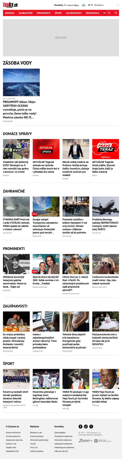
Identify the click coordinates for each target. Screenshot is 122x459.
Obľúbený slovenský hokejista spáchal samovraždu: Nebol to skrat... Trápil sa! (14, 281)
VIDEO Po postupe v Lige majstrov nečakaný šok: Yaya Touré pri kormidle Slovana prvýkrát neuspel (75, 398)
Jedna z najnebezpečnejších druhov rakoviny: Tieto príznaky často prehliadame (45, 341)
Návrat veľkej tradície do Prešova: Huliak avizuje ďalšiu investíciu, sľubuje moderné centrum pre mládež (75, 168)
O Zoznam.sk (12, 426)
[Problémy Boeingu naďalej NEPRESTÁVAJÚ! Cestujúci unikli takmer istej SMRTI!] (105, 207)
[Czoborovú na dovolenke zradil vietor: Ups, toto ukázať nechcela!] (105, 264)
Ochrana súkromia (13, 436)
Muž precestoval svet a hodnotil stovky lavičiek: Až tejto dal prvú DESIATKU (105, 339)
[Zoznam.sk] (86, 441)
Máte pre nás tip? (61, 451)
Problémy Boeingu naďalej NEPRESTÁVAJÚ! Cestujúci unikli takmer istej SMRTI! (105, 224)
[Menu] (115, 13)
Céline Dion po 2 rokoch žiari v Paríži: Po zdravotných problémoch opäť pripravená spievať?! (75, 283)
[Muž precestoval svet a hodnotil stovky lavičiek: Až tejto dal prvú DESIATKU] (105, 321)
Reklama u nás (36, 432)
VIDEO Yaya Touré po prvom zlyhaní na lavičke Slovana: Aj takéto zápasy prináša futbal (105, 396)
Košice (94, 175)
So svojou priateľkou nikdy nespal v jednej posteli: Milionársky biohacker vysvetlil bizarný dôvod (14, 341)
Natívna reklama (36, 451)
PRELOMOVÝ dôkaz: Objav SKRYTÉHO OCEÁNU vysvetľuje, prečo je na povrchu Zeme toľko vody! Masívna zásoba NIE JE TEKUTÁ (19, 109)
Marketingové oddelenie (64, 447)
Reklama (34, 426)
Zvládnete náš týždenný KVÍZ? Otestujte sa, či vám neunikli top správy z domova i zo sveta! (15, 166)
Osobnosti (6, 290)
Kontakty (59, 426)
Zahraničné (25, 12)
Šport (58, 12)
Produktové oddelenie (63, 436)
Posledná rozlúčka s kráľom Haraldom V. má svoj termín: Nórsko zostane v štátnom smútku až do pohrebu (74, 226)
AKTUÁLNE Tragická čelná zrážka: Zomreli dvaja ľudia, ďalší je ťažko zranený (103, 166)
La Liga (35, 405)
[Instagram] (86, 426)
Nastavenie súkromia (14, 440)
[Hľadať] (109, 13)
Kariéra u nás (11, 443)
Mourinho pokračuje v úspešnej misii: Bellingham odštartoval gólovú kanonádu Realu (45, 396)
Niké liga (65, 408)
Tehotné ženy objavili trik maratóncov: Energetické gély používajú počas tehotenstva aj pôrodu (74, 341)
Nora (76, 5)
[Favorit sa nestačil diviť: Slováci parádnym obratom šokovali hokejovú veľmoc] (16, 379)
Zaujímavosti (74, 12)
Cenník (33, 443)
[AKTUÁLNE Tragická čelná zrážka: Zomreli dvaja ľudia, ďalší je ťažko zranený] (105, 149)
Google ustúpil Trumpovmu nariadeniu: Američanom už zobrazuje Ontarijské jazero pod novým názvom (45, 226)
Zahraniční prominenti (70, 293)
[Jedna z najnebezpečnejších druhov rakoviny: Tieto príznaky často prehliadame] (46, 321)
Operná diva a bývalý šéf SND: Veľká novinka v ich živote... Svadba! (46, 280)
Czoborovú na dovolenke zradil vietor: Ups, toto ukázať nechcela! (105, 280)
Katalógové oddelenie (63, 443)
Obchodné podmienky (39, 440)
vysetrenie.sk (38, 351)
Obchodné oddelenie (63, 440)
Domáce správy (17, 133)
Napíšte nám (11, 447)
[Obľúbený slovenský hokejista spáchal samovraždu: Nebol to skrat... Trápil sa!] (16, 264)
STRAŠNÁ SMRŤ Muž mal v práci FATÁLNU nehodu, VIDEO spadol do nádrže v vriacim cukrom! (16, 224)
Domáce (9, 12)
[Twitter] (91, 426)
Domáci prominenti (40, 287)
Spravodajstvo (60, 432)
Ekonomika (92, 12)
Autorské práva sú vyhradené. (90, 435)
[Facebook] (80, 426)
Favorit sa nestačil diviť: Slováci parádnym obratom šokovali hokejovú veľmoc (16, 396)
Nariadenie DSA (12, 451)
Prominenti (43, 12)
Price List (33, 447)
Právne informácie (13, 432)
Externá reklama (36, 436)
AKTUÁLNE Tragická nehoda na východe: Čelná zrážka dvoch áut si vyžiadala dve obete (46, 166)
